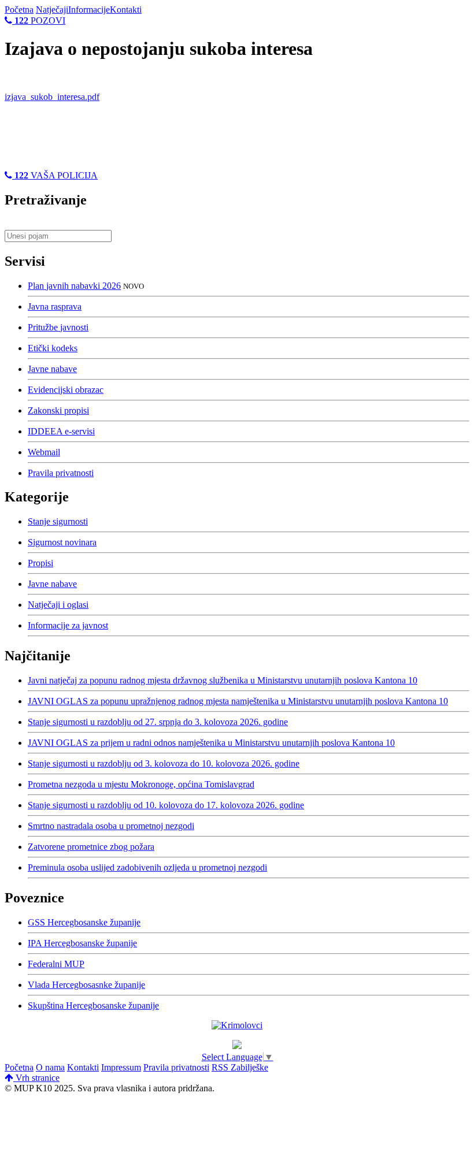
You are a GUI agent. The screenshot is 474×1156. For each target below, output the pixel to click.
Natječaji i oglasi (58, 604)
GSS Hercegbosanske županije (84, 922)
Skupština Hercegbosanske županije (93, 1005)
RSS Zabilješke (240, 1067)
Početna (19, 9)
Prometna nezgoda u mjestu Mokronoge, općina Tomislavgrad (141, 784)
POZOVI (39, 20)
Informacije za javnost (68, 625)
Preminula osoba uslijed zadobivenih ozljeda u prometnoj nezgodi (147, 867)
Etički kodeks (52, 348)
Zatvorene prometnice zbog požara (91, 847)
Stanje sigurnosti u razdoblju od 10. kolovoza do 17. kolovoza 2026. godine (166, 805)
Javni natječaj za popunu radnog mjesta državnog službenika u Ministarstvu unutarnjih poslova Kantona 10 (222, 680)
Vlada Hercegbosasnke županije (86, 985)
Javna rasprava (55, 306)
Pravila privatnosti (61, 473)
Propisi (40, 563)
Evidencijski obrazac (65, 390)
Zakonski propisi (58, 410)
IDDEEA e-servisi (61, 431)
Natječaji (52, 9)
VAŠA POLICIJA (56, 175)
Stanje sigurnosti (58, 521)
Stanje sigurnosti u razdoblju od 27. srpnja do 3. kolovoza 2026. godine (158, 722)
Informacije (89, 9)
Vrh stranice (36, 1078)
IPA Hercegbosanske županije (82, 943)
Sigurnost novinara (62, 542)
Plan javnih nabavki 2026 (74, 286)
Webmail (44, 452)
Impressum (121, 1067)
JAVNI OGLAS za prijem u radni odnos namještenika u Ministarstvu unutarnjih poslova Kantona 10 (211, 743)
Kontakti (126, 9)
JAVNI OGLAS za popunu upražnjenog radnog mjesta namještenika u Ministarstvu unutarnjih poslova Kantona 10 (238, 701)
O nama (50, 1067)
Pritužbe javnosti (58, 327)
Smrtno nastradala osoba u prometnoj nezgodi (111, 826)
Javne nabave (52, 369)
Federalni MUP (56, 964)
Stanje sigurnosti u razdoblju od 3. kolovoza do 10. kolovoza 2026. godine (163, 763)
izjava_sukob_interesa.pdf (52, 97)
